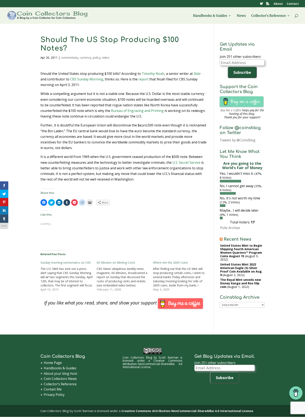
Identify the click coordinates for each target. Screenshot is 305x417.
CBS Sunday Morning (86, 79)
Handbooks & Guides (210, 16)
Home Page (53, 362)
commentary (69, 57)
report (143, 79)
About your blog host (60, 373)
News (241, 16)
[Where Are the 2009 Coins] (181, 276)
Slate (197, 73)
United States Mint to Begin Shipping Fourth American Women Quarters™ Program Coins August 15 (241, 251)
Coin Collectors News (60, 378)
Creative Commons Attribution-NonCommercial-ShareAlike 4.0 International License (152, 364)
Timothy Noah (153, 73)
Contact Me (53, 389)
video (105, 57)
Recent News (237, 239)
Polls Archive (230, 227)
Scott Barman (168, 357)
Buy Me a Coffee (231, 110)
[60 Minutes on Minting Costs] (125, 276)
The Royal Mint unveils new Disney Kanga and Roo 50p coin (240, 283)
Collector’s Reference (268, 16)
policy (96, 57)
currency (85, 57)
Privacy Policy (54, 394)
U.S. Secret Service (186, 162)
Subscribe (242, 72)
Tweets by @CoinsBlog (237, 140)
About (278, 4)
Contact (293, 4)
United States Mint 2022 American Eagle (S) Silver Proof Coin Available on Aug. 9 (241, 269)
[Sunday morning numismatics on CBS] (68, 276)
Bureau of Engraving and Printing (137, 110)
